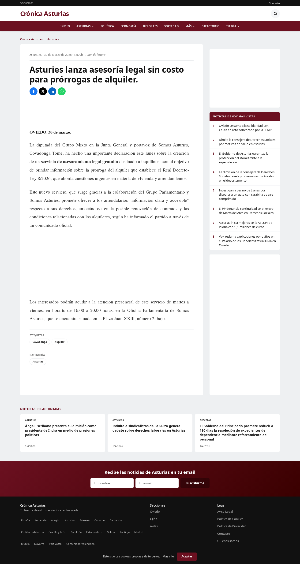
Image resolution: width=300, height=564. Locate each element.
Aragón (55, 520)
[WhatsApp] (62, 91)
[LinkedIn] (52, 91)
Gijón (153, 519)
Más (188, 26)
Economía (128, 26)
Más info (168, 556)
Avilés (154, 526)
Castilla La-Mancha (32, 532)
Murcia (25, 543)
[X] (43, 91)
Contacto (274, 3)
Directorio (211, 26)
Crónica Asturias (44, 13)
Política (107, 26)
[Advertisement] (112, 111)
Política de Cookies (230, 519)
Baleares (84, 520)
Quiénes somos (228, 541)
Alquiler (59, 342)
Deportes (150, 26)
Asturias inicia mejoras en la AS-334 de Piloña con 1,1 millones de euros (242, 224)
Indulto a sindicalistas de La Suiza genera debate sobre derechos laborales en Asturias (148, 428)
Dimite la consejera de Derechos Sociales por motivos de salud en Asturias (244, 142)
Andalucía (40, 520)
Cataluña (76, 532)
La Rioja (125, 532)
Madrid (138, 532)
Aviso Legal (225, 512)
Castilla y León (57, 532)
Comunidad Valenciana (80, 543)
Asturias (83, 26)
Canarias (99, 520)
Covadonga (40, 342)
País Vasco (55, 543)
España (25, 520)
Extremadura (94, 532)
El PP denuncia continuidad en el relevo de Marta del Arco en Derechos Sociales (243, 210)
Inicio (65, 26)
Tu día (231, 26)
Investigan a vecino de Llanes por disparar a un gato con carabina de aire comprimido (243, 194)
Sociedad (171, 26)
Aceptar (186, 556)
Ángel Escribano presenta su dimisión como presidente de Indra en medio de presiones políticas (61, 430)
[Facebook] (34, 91)
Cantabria (116, 520)
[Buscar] (275, 13)
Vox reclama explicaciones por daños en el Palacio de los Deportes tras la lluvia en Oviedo (244, 240)
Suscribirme (195, 483)
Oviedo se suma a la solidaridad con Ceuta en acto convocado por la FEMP (242, 127)
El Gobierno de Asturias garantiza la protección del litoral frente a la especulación (240, 157)
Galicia (111, 532)
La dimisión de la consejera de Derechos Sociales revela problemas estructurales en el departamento (243, 176)
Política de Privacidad (232, 526)
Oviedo (155, 512)
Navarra (39, 543)
